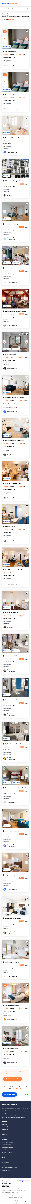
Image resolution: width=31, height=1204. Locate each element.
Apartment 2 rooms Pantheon (13, 700)
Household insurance (6, 1144)
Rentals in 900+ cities (7, 1152)
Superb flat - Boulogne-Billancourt (14, 397)
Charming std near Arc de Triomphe (15, 138)
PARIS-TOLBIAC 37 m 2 (11, 613)
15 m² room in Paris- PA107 (12, 962)
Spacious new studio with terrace (14, 440)
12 (23, 1086)
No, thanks (5, 1201)
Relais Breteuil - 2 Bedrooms (13, 268)
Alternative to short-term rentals (9, 1167)
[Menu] (27, 3)
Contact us (4, 1134)
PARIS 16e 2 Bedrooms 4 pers (13, 483)
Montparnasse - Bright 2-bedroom (14, 656)
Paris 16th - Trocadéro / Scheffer (14, 570)
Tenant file (4, 1149)
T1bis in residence (10, 526)
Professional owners (6, 1170)
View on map (10, 1094)
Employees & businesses (7, 1147)
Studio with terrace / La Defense (14, 744)
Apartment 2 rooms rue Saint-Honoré (15, 788)
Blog (3, 1178)
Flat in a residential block (12, 1005)
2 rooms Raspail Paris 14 (11, 1048)
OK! (26, 1201)
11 (21, 1086)
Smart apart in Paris (10, 354)
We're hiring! (5, 1126)
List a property (5, 1162)
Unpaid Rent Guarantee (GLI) (8, 1160)
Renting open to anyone (7, 1142)
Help (3, 1132)
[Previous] (4, 39)
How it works (5, 1129)
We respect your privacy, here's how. (10, 1195)
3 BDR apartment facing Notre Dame (15, 311)
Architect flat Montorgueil (12, 224)
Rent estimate (5, 1165)
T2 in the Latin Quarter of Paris (14, 831)
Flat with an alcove (10, 51)
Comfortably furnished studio (13, 918)
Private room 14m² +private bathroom (15, 181)
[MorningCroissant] (10, 4)
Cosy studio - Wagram (11, 875)
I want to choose (15, 1201)
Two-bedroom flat (10, 94)
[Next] (26, 39)
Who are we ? (5, 1124)
